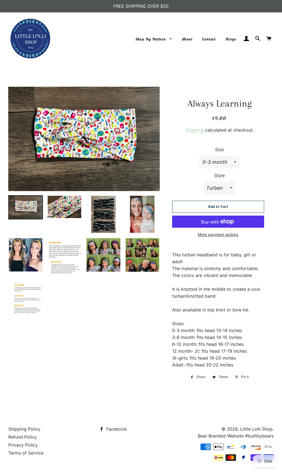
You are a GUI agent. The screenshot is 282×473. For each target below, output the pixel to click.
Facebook (116, 429)
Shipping (194, 130)
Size (219, 149)
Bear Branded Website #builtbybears (236, 436)
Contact (209, 39)
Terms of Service (26, 453)
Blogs (231, 39)
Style (219, 175)
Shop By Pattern (151, 39)
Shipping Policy (24, 429)
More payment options (218, 234)
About (187, 39)
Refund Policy (22, 437)
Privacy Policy (23, 445)
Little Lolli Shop (256, 429)
